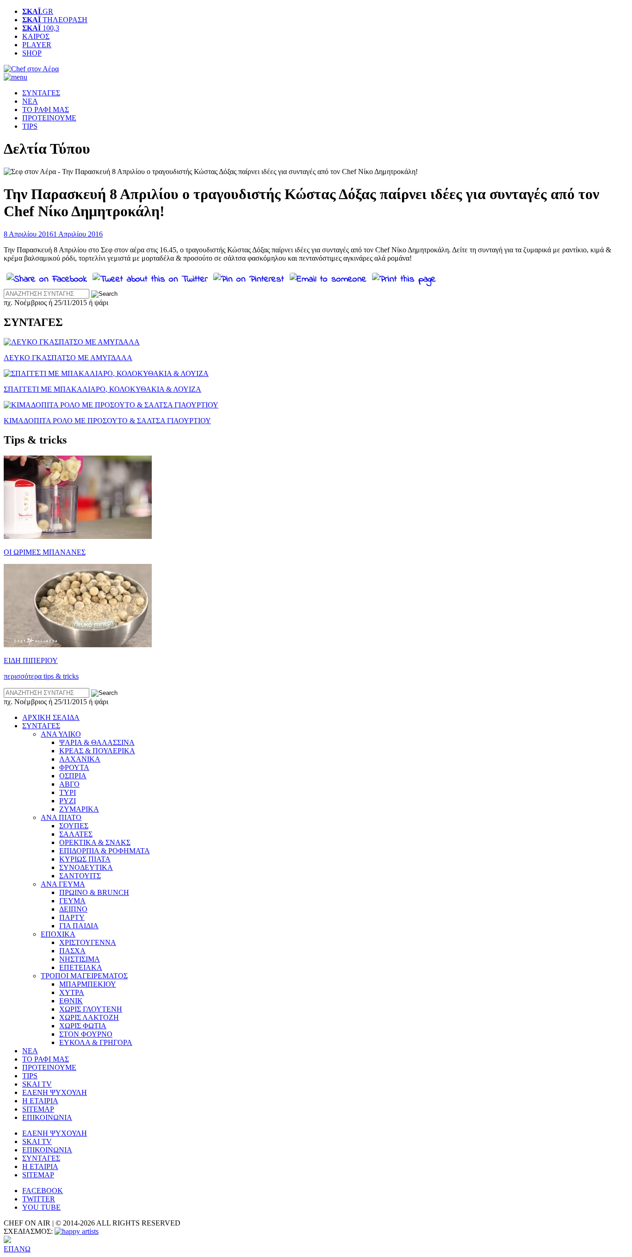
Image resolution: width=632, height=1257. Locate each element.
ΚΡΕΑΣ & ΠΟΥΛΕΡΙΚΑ (97, 751)
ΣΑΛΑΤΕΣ (76, 834)
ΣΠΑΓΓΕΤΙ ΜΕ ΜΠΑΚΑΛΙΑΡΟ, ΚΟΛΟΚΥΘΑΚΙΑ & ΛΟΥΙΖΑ (102, 389)
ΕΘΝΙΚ (71, 1001)
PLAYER (36, 45)
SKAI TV (37, 1084)
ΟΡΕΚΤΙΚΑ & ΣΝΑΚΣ (94, 842)
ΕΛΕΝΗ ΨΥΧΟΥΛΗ (54, 1092)
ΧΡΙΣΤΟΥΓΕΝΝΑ (87, 942)
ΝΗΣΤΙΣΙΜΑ (79, 959)
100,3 (40, 28)
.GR (37, 11)
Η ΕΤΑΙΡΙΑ (40, 1101)
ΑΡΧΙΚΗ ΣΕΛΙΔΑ (51, 717)
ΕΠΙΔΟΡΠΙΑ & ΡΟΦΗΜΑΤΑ (104, 851)
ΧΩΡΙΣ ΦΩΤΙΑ (82, 1026)
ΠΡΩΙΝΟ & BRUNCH (94, 892)
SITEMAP (38, 1109)
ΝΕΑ (30, 101)
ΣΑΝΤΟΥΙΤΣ (80, 876)
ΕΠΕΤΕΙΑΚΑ (80, 967)
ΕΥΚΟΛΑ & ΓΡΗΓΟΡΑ (95, 1042)
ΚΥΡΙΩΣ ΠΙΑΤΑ (85, 859)
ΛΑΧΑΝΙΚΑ (79, 759)
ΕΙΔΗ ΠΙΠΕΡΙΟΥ (31, 660)
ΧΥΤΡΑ (71, 992)
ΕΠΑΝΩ (17, 1249)
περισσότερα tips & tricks (41, 676)
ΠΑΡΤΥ (72, 917)
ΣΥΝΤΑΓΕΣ (41, 93)
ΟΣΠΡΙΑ (73, 776)
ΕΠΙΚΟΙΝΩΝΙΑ (47, 1117)
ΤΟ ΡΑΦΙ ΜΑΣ (45, 109)
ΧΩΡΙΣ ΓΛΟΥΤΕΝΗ (90, 1009)
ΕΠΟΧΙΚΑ (58, 934)
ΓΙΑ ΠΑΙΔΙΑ (79, 926)
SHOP (32, 53)
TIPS (29, 126)
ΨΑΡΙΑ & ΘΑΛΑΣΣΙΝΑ (97, 742)
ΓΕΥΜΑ (72, 901)
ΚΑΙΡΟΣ (36, 36)
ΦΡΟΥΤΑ (74, 767)
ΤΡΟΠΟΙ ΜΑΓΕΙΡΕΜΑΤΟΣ (84, 976)
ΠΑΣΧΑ (72, 951)
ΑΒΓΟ (69, 784)
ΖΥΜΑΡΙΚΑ (79, 809)
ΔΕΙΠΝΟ (73, 909)
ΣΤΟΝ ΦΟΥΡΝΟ (85, 1034)
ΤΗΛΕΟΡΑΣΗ (54, 20)
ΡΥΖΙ (67, 801)
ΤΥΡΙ (67, 792)
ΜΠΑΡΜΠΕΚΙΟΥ (87, 984)
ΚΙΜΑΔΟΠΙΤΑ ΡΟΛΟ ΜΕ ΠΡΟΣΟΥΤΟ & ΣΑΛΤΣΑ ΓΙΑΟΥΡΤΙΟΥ (107, 421)
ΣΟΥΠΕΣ (73, 826)
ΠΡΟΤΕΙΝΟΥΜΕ (49, 118)
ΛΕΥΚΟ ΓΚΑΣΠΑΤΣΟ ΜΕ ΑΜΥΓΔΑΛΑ (68, 358)
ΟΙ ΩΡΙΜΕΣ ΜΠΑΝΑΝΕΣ (45, 552)
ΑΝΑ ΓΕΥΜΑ (63, 884)
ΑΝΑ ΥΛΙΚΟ (61, 734)
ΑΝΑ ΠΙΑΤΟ (61, 817)
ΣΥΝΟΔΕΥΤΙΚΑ (86, 867)
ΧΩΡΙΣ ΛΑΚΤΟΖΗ (89, 1017)
